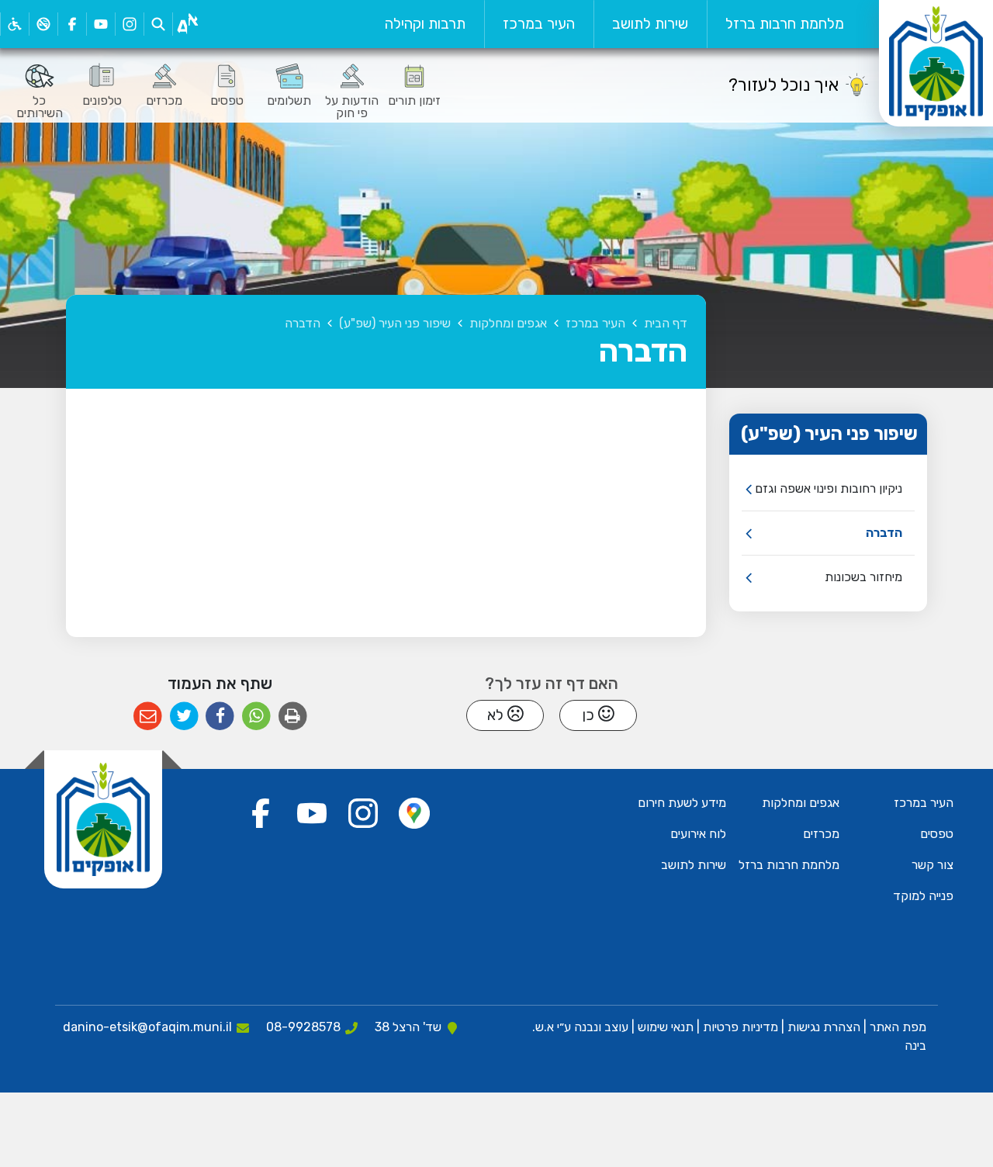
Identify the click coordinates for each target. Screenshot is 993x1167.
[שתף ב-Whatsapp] (256, 716)
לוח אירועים (698, 833)
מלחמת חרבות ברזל (784, 24)
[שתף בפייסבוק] (220, 716)
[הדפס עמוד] (293, 716)
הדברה (884, 532)
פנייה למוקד (923, 895)
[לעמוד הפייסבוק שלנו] (71, 24)
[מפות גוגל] (414, 813)
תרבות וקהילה (425, 24)
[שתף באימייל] (147, 716)
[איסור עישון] (43, 24)
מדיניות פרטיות (739, 1027)
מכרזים (821, 833)
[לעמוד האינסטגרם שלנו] (129, 24)
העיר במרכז (539, 24)
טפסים (936, 833)
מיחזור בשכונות (863, 577)
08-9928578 (303, 1027)
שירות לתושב (650, 24)
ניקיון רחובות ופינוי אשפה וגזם (828, 488)
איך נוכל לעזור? (783, 84)
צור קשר (932, 864)
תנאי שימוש (664, 1027)
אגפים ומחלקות (800, 802)
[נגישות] (14, 24)
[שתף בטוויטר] (184, 716)
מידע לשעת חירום (682, 802)
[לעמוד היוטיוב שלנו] (100, 24)
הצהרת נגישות (823, 1027)
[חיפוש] (158, 24)
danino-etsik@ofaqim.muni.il (147, 1027)
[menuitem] (785, 24)
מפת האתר (898, 1027)
